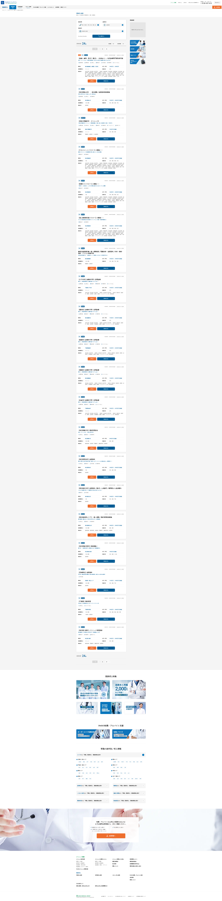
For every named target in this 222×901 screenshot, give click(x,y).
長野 (97, 767)
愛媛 (87, 778)
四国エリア (80, 776)
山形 (98, 761)
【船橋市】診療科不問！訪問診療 (88, 340)
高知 (90, 778)
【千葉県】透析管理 (84, 601)
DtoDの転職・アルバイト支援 (39, 7)
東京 (118, 761)
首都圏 (114, 761)
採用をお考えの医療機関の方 (194, 2)
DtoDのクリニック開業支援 (82, 868)
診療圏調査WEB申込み (134, 863)
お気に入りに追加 (121, 55)
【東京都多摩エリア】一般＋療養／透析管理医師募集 (95, 517)
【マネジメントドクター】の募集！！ (90, 150)
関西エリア (80, 770)
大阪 (87, 773)
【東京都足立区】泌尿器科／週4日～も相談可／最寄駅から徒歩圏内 (99, 488)
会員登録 (218, 7)
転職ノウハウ (63, 7)
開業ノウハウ (115, 866)
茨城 (134, 761)
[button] (89, 25)
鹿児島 (136, 778)
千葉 (127, 761)
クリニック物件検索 (80, 859)
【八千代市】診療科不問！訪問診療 (89, 279)
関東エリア (115, 759)
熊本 (125, 778)
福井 (90, 767)
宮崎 (132, 778)
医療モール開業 (98, 861)
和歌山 (98, 773)
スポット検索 (28, 7)
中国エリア (115, 770)
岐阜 (114, 767)
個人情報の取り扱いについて (121, 896)
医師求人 (5, 7)
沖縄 (140, 778)
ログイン (218, 2)
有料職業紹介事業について (141, 896)
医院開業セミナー (133, 859)
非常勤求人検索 (98, 875)
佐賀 (118, 778)
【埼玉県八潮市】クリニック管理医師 (90, 630)
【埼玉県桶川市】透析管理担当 (88, 430)
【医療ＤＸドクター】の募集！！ (88, 184)
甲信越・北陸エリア (82, 765)
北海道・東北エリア (82, 759)
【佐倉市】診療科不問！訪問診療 (88, 400)
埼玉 (130, 761)
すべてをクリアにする (82, 36)
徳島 (79, 778)
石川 (87, 767)
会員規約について (131, 896)
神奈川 (122, 761)
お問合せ (185, 2)
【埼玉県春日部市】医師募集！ (88, 546)
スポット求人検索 (116, 875)
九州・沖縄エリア (116, 776)
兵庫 (90, 773)
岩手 (87, 761)
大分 (129, 778)
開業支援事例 (115, 861)
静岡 (118, 767)
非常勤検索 (20, 7)
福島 (102, 761)
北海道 (80, 761)
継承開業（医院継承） (99, 863)
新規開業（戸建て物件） (81, 864)
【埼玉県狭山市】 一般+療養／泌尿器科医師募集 (94, 92)
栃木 (137, 761)
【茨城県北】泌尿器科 (85, 572)
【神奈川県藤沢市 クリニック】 (89, 121)
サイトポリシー (110, 896)
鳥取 (114, 773)
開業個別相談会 (133, 861)
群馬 (141, 761)
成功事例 (57, 7)
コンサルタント (50, 7)
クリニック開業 (173, 2)
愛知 (121, 767)
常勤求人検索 (79, 875)
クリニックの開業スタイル (100, 859)
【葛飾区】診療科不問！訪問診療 (88, 370)
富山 (83, 767)
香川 (83, 778)
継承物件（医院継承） (80, 863)
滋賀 (79, 773)
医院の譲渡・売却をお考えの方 (82, 885)
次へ (107, 48)
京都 (83, 773)
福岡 (114, 778)
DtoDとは (180, 2)
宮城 (91, 761)
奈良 (94, 773)
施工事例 (114, 863)
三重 (125, 767)
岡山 (121, 773)
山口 (129, 773)
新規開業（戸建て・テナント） (101, 864)
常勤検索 (13, 7)
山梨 (94, 767)
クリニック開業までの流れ (118, 859)
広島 (125, 773)
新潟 (79, 767)
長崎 (121, 778)
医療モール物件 (79, 861)
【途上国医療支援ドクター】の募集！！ (91, 218)
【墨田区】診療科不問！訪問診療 (88, 309)
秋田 (95, 761)
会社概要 (102, 896)
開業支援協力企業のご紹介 (135, 866)
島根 (118, 773)
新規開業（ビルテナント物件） (82, 866)
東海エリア (115, 765)
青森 (84, 761)
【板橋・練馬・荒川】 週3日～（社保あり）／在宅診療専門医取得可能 (100, 58)
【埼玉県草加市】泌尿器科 (86, 459)
